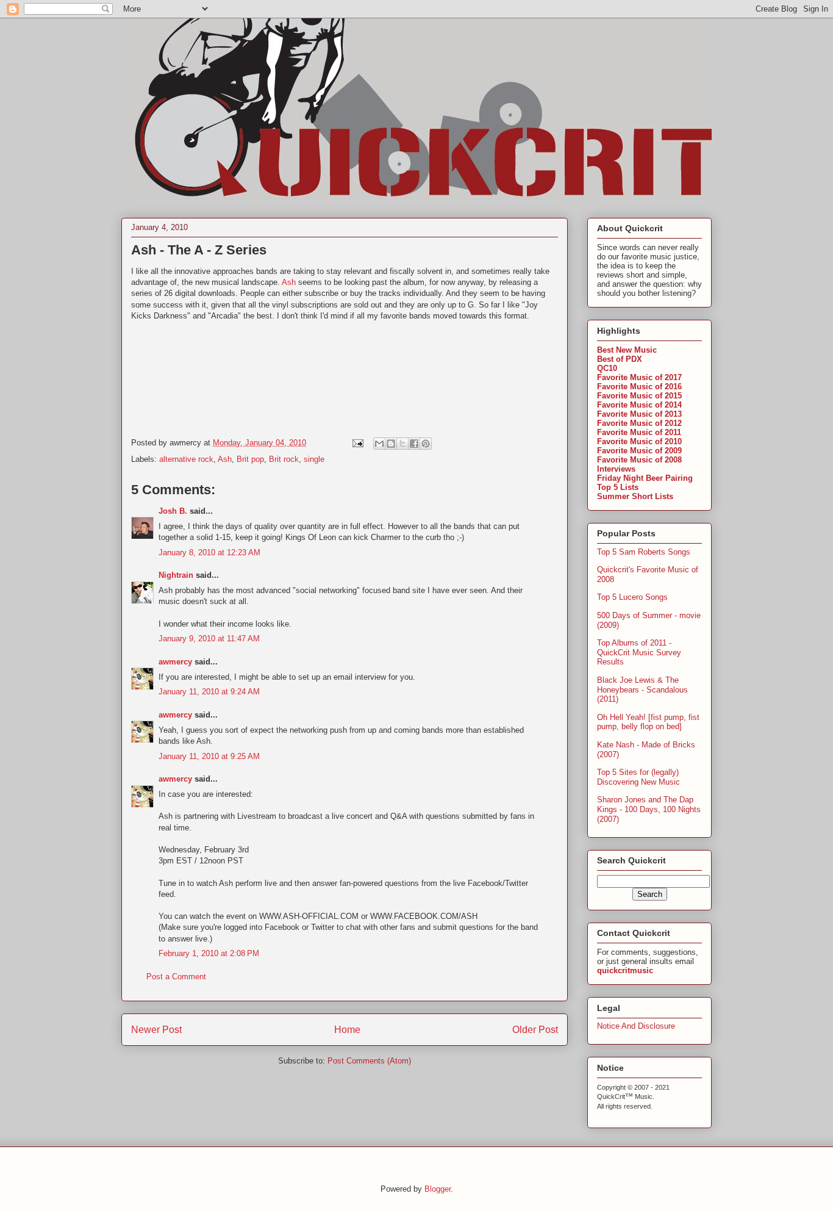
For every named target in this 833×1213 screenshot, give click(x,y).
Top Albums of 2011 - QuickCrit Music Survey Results (639, 652)
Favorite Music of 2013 (639, 414)
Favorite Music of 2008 (639, 459)
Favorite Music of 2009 (639, 450)
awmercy (175, 661)
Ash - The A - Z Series (198, 249)
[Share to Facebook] (414, 443)
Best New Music (627, 350)
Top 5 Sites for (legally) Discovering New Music (638, 777)
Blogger (437, 1188)
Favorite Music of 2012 (639, 423)
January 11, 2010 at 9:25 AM (209, 756)
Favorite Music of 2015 (639, 395)
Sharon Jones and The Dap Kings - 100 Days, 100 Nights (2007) (649, 809)
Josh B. (173, 511)
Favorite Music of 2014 (639, 404)
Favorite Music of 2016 (639, 386)
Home (347, 1029)
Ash (289, 282)
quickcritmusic (625, 970)
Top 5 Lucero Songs (632, 597)
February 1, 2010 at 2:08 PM (209, 953)
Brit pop (250, 459)
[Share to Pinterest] (426, 443)
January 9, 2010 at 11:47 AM (209, 638)
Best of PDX (619, 359)
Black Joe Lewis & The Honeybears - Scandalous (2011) (642, 689)
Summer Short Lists (635, 496)
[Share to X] (402, 443)
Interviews (616, 468)
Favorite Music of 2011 (639, 432)
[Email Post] (357, 442)
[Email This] (379, 443)
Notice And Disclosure (636, 1026)
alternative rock (186, 459)
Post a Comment (176, 976)
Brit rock (284, 459)
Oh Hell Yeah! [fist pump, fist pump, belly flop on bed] (648, 722)
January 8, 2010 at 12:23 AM (209, 552)
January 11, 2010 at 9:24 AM (209, 691)
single (314, 459)
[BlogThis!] (391, 443)
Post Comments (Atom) (369, 1060)
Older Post (535, 1029)
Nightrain (176, 575)
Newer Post (156, 1029)
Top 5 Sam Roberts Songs (643, 551)
